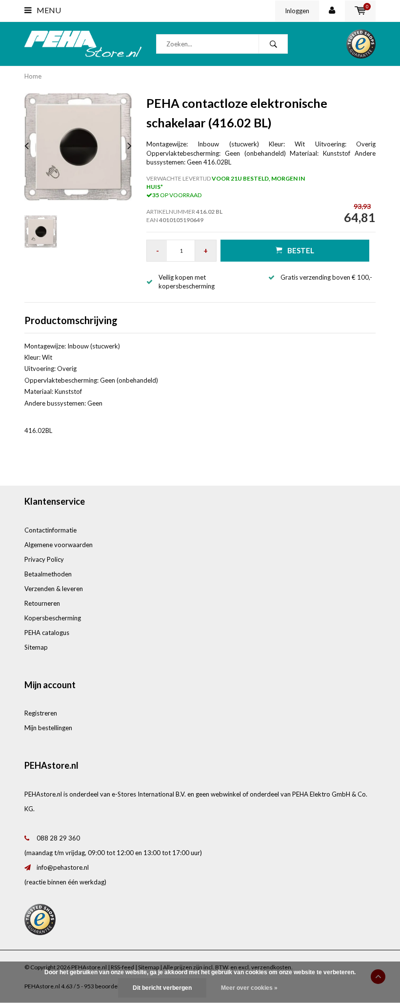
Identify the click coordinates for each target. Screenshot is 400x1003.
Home (32, 76)
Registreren (40, 713)
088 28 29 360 (58, 838)
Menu (48, 10)
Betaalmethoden (48, 574)
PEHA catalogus (46, 632)
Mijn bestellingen (48, 728)
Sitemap (36, 647)
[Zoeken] (273, 44)
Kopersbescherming (52, 618)
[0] (360, 11)
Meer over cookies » (249, 987)
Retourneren (42, 603)
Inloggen (297, 11)
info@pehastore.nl (63, 867)
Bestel (300, 250)
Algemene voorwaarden (58, 545)
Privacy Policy (44, 559)
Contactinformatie (50, 530)
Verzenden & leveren (53, 589)
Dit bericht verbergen (162, 987)
